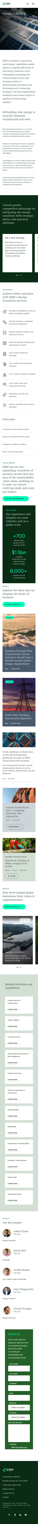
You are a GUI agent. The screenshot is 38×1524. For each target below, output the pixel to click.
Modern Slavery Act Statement (15, 1481)
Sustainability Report (11, 1477)
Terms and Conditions (12, 1485)
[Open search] (27, 3)
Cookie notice (8, 1493)
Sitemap (6, 1497)
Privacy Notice (9, 1489)
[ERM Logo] (6, 3)
